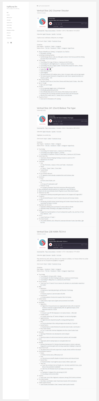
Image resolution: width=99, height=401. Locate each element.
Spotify (53, 34)
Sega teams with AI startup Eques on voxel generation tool (55, 341)
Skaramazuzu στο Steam (46, 159)
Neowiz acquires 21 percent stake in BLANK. (53, 293)
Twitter (49, 41)
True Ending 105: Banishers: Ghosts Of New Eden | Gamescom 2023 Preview (60, 154)
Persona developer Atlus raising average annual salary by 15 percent (59, 323)
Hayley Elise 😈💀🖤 (45, 69)
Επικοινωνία (9, 38)
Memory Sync (9, 17)
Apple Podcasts (47, 34)
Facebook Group (56, 41)
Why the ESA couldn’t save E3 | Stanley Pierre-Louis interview (56, 95)
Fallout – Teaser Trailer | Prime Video (51, 168)
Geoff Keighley (44, 72)
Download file (40, 30)
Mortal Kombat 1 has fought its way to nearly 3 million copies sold (59, 362)
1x (58, 24)
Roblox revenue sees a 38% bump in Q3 (52, 355)
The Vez (47, 48)
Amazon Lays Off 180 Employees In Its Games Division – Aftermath (59, 313)
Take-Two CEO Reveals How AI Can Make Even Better (57, 369)
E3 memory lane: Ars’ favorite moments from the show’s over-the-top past (59, 93)
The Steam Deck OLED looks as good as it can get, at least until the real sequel (60, 349)
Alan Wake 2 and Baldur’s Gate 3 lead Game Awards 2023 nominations (58, 381)
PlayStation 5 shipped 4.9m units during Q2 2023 (54, 372)
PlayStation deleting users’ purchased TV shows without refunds (56, 206)
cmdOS (8, 15)
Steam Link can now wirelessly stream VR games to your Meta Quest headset (58, 191)
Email (45, 41)
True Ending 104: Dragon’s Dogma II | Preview (52, 152)
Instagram (58, 46)
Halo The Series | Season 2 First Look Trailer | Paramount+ (57, 165)
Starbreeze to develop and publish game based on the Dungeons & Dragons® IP (61, 194)
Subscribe (55, 26)
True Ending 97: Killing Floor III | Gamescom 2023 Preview (55, 279)
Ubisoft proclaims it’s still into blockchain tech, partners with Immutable (58, 337)
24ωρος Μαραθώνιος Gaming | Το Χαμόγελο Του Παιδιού (54, 51)
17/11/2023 (43, 234)
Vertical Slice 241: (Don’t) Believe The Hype (56, 108)
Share (61, 26)
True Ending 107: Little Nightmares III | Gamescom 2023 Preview (57, 64)
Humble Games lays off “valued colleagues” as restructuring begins (59, 316)
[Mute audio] (54, 24)
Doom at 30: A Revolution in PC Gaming (50, 99)
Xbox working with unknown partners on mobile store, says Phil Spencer (57, 189)
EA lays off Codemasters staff (49, 184)
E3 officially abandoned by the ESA (49, 90)
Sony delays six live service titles (50, 374)
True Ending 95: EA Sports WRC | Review (50, 276)
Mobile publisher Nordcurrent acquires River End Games (56, 297)
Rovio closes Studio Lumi (48, 180)
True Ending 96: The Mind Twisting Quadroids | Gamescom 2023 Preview (59, 278)
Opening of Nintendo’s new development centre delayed (54, 334)
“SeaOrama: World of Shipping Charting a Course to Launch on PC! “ (57, 158)
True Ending (9, 27)
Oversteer (9, 20)
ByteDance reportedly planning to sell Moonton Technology (57, 290)
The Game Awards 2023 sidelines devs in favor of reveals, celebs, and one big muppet (62, 74)
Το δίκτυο (9, 35)
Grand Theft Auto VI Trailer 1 (47, 217)
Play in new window (50, 30)
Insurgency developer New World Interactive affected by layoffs (58, 187)
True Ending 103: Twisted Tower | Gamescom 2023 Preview (55, 151)
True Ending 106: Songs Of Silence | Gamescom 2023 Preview (56, 62)
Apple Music (71, 48)
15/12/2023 (43, 13)
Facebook (47, 46)
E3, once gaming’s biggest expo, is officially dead (52, 88)
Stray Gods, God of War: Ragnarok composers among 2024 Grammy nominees (60, 377)
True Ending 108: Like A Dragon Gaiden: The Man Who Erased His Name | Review (61, 65)
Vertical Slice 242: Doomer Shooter (53, 10)
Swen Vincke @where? (46, 71)
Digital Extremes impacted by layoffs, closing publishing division (58, 320)
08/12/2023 (43, 110)
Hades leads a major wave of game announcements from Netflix (57, 300)
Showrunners (9, 22)
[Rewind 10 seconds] (56, 24)
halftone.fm (12, 6)
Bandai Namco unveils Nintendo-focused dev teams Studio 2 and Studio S (61, 327)
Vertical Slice (9, 25)
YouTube (59, 34)
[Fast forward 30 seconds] (61, 24)
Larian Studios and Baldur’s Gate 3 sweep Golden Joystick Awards (57, 384)
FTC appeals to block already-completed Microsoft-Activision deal (57, 175)
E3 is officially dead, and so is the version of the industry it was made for (58, 92)
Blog (7, 12)
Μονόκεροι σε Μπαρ (10, 30)
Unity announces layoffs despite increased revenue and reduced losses (60, 358)
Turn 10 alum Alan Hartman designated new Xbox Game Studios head (60, 330)
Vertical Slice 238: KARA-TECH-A (51, 231)
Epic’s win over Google (46, 85)
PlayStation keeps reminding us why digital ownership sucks (55, 208)
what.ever (9, 32)
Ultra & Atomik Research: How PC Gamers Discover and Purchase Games (59, 198)
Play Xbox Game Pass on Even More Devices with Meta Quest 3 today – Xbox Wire (61, 81)
